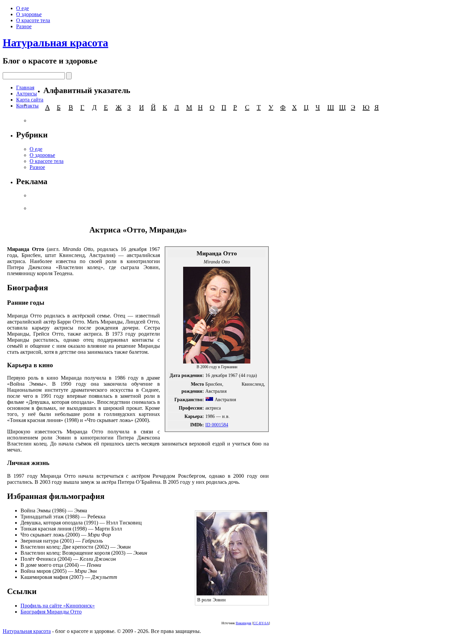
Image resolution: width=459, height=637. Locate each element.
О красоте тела (33, 20)
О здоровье (29, 14)
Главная (25, 87)
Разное (24, 26)
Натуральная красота (55, 43)
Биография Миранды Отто (51, 611)
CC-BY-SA (261, 623)
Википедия (243, 623)
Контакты (27, 106)
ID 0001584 (216, 424)
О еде (22, 8)
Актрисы (26, 93)
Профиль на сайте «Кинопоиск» (57, 605)
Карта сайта (29, 99)
